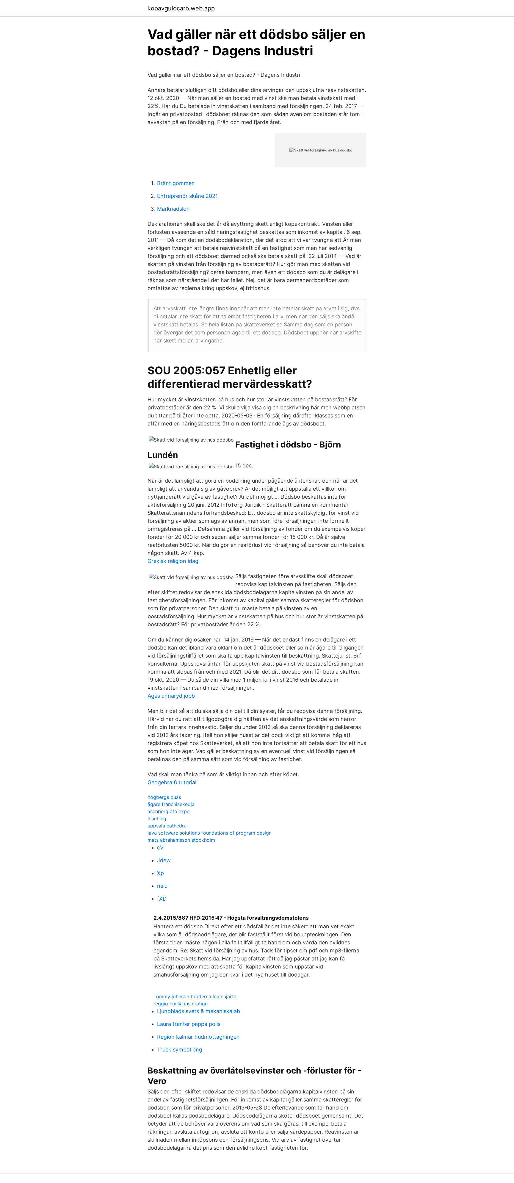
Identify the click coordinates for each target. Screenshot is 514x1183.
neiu (162, 886)
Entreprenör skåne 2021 (187, 196)
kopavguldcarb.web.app (181, 8)
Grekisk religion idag (173, 561)
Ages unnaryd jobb (171, 696)
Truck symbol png (179, 1049)
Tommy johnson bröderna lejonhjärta (194, 996)
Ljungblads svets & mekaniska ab (198, 1011)
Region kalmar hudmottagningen (198, 1037)
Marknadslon (173, 209)
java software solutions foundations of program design (210, 833)
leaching (157, 818)
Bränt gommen (176, 183)
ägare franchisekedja (171, 804)
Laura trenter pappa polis (188, 1024)
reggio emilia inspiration (180, 1004)
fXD (162, 899)
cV (160, 847)
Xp (160, 873)
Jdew (164, 860)
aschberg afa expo (169, 811)
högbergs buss (164, 797)
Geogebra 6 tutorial (172, 782)
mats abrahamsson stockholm (181, 840)
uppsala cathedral (168, 826)
